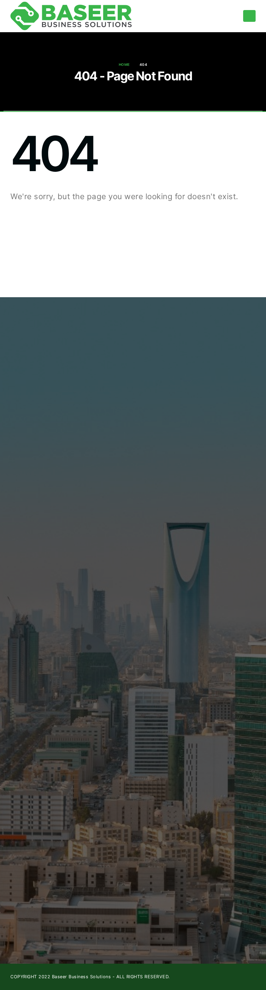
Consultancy (111, 405)
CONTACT (108, 414)
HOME (103, 367)
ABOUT (105, 377)
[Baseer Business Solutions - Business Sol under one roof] (71, 16)
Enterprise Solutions (120, 386)
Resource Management (124, 395)
